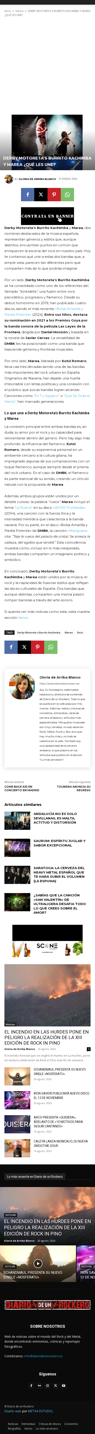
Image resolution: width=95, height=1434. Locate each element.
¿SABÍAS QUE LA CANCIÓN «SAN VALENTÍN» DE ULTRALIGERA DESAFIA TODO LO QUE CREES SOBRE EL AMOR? (60, 904)
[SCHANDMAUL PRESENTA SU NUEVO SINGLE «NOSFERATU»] (17, 1076)
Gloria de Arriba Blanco (37, 179)
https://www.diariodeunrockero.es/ (60, 683)
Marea (69, 632)
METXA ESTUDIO (40, 1411)
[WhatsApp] (67, 194)
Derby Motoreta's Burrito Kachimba (38, 632)
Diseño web (12, 1411)
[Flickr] (39, 1386)
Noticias (10, 1024)
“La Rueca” (23, 507)
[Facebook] (27, 194)
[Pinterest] (54, 194)
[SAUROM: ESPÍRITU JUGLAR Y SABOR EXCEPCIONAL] (17, 848)
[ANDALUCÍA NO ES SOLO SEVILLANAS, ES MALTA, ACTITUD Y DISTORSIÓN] (17, 821)
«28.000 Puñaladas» (69, 507)
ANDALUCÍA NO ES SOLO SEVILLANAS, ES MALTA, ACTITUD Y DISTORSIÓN (55, 818)
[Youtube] (64, 1386)
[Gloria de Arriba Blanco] (9, 179)
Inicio (7, 11)
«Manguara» (78, 531)
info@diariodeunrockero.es (43, 1356)
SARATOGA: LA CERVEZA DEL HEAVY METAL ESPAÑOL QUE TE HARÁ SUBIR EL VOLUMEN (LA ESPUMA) (59, 874)
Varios (19, 11)
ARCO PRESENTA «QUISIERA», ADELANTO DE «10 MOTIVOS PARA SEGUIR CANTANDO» (58, 1122)
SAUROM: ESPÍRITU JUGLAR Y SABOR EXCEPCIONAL (60, 843)
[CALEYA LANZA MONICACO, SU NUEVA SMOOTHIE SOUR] (17, 1148)
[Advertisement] (47, 60)
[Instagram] (48, 1386)
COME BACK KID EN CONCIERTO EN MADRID (21, 788)
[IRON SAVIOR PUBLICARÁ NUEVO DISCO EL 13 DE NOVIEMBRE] (17, 1100)
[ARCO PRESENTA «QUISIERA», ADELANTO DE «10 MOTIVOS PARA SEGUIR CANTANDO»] (17, 1124)
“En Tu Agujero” (47, 396)
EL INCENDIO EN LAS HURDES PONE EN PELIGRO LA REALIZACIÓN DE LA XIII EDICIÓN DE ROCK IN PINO (46, 1037)
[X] (41, 194)
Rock (80, 632)
